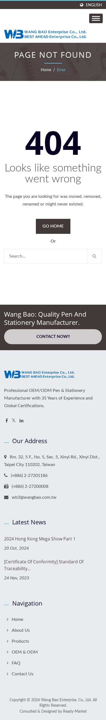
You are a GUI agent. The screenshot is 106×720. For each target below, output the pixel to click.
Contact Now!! (53, 337)
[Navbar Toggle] (96, 18)
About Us (21, 630)
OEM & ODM (25, 652)
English (94, 5)
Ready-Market (75, 711)
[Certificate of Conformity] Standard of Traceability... (43, 565)
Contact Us (22, 674)
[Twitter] (14, 421)
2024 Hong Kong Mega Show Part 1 (40, 539)
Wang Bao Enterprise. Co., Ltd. (66, 700)
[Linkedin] (21, 421)
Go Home (53, 226)
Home (46, 70)
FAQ (16, 663)
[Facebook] (6, 421)
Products (20, 641)
